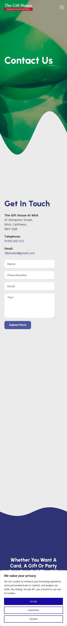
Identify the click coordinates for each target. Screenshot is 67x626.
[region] (33, 598)
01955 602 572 (14, 241)
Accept (33, 601)
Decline (33, 618)
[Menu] (62, 7)
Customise (33, 610)
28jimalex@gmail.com (19, 253)
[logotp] (18, 7)
